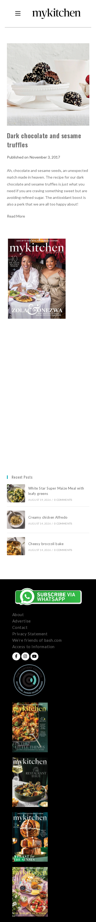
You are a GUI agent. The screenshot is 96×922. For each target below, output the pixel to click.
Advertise (21, 620)
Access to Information (33, 646)
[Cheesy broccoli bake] (16, 546)
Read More (16, 216)
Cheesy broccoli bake (47, 544)
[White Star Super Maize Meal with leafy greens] (16, 493)
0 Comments (63, 499)
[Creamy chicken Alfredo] (16, 520)
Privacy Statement (30, 633)
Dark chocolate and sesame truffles (44, 140)
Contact (20, 627)
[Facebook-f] (16, 656)
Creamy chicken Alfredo (48, 517)
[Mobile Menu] (17, 13)
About (18, 614)
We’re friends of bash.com (37, 640)
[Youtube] (34, 656)
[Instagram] (25, 656)
